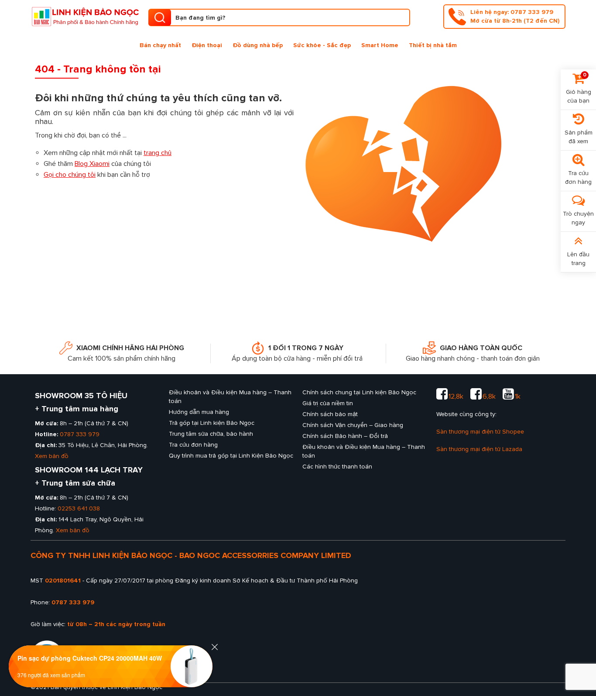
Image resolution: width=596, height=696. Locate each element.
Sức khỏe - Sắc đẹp (322, 45)
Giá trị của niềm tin (327, 403)
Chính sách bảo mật (330, 414)
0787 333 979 (79, 434)
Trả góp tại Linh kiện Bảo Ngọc (211, 423)
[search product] (159, 17)
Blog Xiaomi (92, 163)
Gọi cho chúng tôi (70, 174)
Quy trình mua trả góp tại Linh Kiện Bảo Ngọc (231, 455)
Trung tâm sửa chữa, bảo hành (211, 434)
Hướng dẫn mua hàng (199, 412)
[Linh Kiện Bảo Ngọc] (85, 15)
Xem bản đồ (52, 456)
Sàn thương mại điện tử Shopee (480, 431)
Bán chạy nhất (160, 45)
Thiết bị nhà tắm (433, 45)
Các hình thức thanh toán (337, 466)
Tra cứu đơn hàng (193, 444)
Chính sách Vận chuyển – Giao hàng (352, 425)
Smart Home (379, 45)
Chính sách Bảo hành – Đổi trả (345, 436)
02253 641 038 (79, 508)
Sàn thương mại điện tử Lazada (479, 449)
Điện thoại (207, 45)
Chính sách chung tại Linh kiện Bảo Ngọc (359, 392)
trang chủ (157, 152)
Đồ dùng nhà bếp (258, 45)
